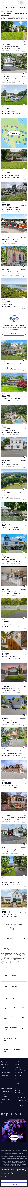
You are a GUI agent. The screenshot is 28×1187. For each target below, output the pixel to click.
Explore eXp (4, 1061)
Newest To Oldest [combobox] (14, 7)
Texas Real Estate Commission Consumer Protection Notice (14, 1159)
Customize (14, 1184)
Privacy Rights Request (7, 1091)
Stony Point (18, 924)
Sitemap (3, 1102)
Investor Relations (5, 1069)
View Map (15, 133)
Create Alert (14, 334)
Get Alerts (23, 7)
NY (11, 924)
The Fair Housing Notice (20, 1162)
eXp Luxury (18, 1078)
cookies (5, 1168)
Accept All (14, 1181)
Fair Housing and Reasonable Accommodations (14, 1153)
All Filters (6, 7)
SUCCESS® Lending (20, 1069)
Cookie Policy (4, 1096)
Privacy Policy (4, 1094)
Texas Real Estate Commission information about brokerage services (14, 1158)
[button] (14, 938)
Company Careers (5, 1072)
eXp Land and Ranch (20, 1080)
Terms (4, 1173)
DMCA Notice (14, 1149)
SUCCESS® (18, 1067)
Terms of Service (13, 1151)
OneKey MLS (13, 959)
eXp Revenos (18, 1072)
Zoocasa (17, 1064)
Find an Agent (4, 1064)
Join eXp (3, 1067)
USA (7, 924)
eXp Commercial (19, 1075)
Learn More (20, 1165)
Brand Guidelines (5, 1099)
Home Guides (4, 1075)
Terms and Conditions (6, 1088)
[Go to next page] (19, 928)
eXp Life (17, 1061)
